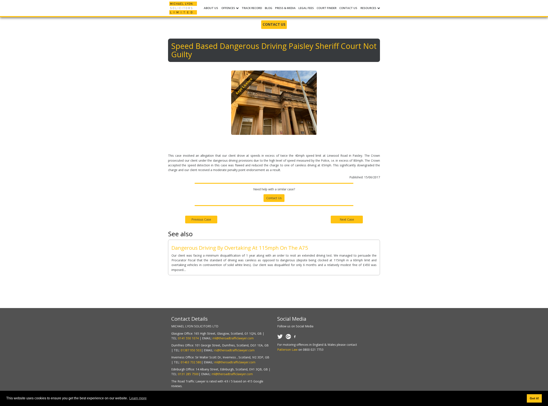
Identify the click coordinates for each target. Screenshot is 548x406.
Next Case (347, 219)
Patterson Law (287, 349)
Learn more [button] (138, 398)
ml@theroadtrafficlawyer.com (233, 338)
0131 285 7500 (188, 374)
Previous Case (201, 219)
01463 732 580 (191, 362)
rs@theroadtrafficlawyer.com (234, 350)
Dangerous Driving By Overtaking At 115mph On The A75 (239, 247)
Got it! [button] (534, 398)
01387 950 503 (191, 350)
